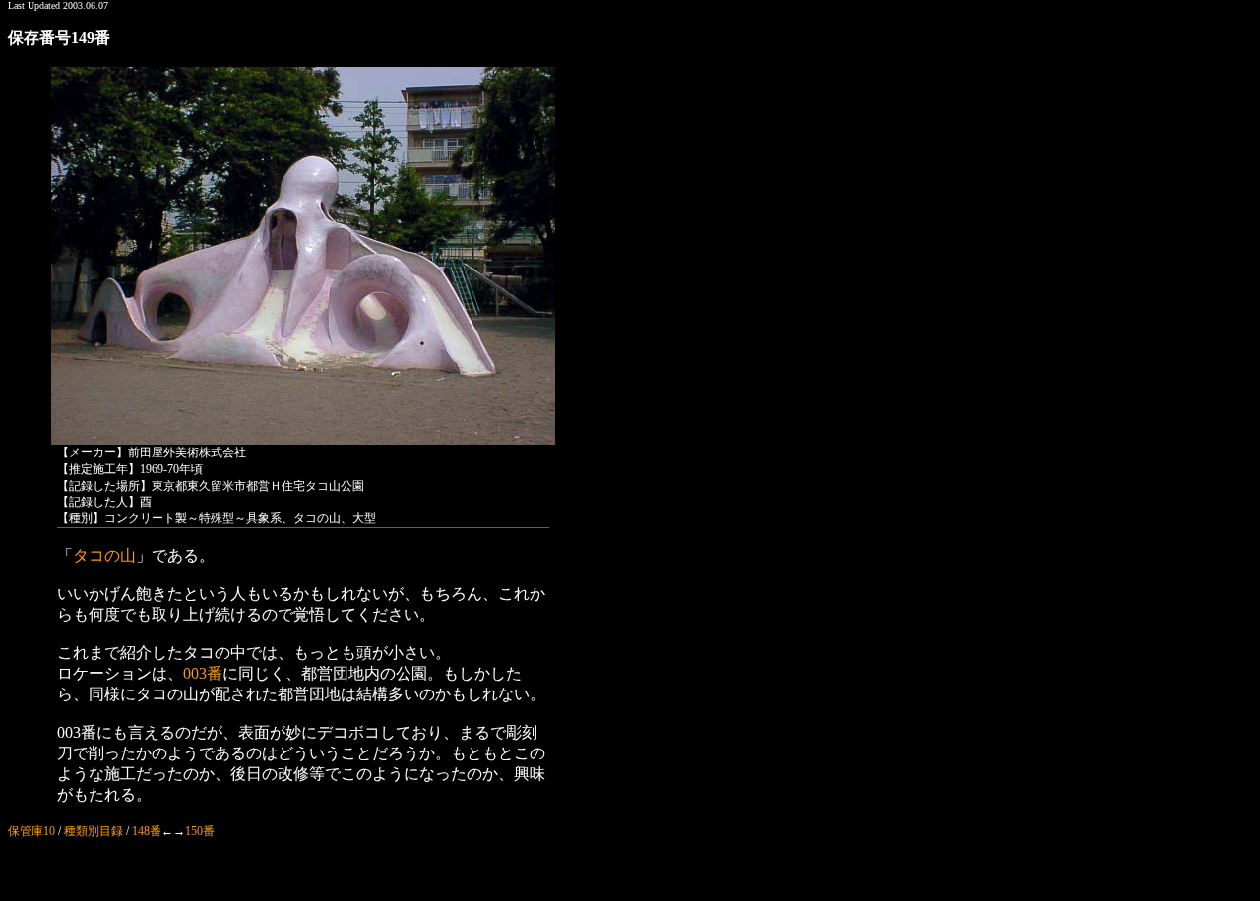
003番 (202, 673)
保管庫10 (31, 831)
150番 (200, 831)
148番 (146, 831)
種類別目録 (93, 831)
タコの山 (104, 555)
